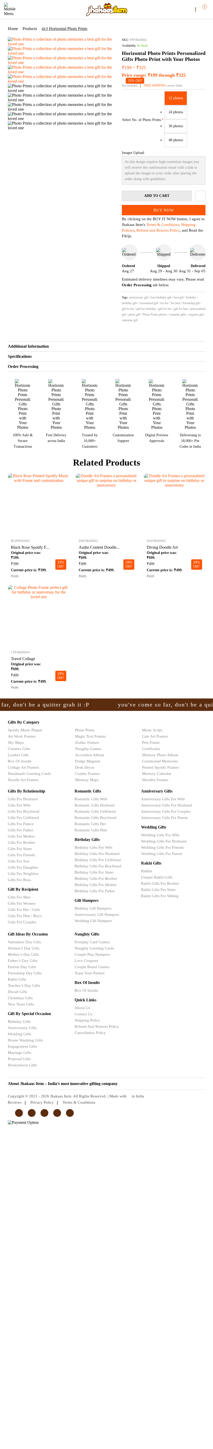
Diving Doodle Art (162, 547)
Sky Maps (16, 742)
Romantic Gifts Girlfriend (95, 811)
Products (30, 28)
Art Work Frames (22, 736)
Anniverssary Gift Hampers (97, 914)
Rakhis (146, 871)
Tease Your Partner (90, 973)
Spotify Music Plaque (25, 730)
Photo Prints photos (155, 314)
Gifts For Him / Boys (25, 916)
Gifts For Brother (21, 842)
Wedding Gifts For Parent (161, 854)
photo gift (134, 314)
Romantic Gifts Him (91, 830)
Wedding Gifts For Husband (164, 841)
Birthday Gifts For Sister (94, 872)
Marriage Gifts (19, 1053)
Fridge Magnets (87, 761)
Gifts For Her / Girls (24, 910)
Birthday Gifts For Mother (96, 885)
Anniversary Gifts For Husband (166, 805)
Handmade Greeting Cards (29, 774)
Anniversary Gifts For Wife (163, 799)
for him (175, 303)
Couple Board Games (92, 967)
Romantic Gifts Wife (91, 799)
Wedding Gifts (19, 1034)
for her (164, 303)
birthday (191, 297)
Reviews (15, 1102)
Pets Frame (151, 742)
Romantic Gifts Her (90, 824)
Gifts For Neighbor (23, 874)
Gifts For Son (18, 861)
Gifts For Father (20, 830)
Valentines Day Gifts (24, 942)
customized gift (148, 303)
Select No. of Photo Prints (141, 120)
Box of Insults (19, 761)
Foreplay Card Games (92, 942)
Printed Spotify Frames (160, 767)
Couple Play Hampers (92, 954)
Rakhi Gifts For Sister (158, 890)
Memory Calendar (156, 774)
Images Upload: (133, 153)
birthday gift (129, 303)
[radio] (175, 98)
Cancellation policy (90, 1033)
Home (13, 28)
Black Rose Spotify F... (30, 547)
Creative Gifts (19, 749)
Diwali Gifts (17, 992)
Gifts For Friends (21, 855)
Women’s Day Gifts (23, 948)
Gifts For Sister (20, 849)
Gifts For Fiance (21, 824)
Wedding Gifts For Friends (162, 847)
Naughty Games (88, 749)
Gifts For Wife (19, 805)
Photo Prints (85, 730)
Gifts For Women (22, 903)
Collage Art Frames (23, 767)
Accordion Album (89, 755)
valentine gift (130, 320)
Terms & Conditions (162, 225)
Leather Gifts (18, 755)
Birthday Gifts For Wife (93, 847)
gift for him (181, 309)
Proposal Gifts (19, 1059)
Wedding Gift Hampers (93, 921)
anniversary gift (138, 297)
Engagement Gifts (22, 1046)
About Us (82, 1008)
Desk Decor (84, 767)
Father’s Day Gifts (22, 961)
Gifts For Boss (19, 880)
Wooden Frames (155, 780)
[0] (200, 9)
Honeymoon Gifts (22, 1065)
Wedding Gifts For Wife (160, 835)
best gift (179, 297)
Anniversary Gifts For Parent (164, 818)
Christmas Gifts (20, 998)
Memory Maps (87, 780)
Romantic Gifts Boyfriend (95, 818)
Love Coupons (86, 961)
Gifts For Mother (21, 836)
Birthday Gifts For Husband (97, 854)
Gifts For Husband (23, 799)
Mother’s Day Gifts (23, 954)
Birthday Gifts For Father (95, 891)
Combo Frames (87, 774)
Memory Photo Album (160, 755)
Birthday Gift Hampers (93, 908)
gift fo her (128, 309)
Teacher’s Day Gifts (24, 985)
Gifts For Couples (22, 922)
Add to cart (156, 196)
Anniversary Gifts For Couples (166, 811)
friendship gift (191, 303)
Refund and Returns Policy (158, 230)
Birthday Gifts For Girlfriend (98, 860)
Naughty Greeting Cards (94, 948)
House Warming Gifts (25, 1040)
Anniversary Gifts (22, 1028)
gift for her (164, 309)
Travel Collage (23, 658)
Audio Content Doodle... (99, 547)
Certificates (151, 749)
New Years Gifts (21, 1004)
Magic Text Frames (90, 736)
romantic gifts (177, 314)
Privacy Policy (42, 1102)
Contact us (83, 1014)
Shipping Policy (87, 1020)
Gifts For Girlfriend (23, 818)
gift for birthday (146, 309)
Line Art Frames (155, 736)
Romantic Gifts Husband (95, 805)
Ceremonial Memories (160, 761)
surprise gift (196, 314)
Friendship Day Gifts (25, 973)
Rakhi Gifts (17, 979)
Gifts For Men (19, 897)
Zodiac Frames (87, 742)
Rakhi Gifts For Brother (160, 883)
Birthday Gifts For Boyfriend (98, 866)
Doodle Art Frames (23, 780)
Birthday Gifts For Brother (96, 878)
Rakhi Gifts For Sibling (159, 896)
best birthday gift (161, 297)
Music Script (152, 730)
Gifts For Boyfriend (23, 811)
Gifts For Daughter (23, 867)
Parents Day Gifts (22, 967)
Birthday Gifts (19, 1021)
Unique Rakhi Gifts (156, 877)
